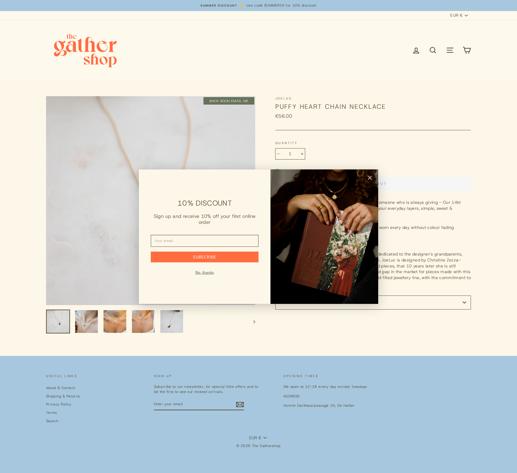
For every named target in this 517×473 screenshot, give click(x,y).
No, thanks (204, 272)
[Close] (369, 178)
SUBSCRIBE (204, 257)
